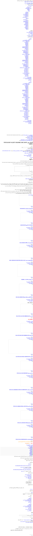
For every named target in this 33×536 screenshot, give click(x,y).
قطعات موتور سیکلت (28, 8)
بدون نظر (21, 467)
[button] (30, 211)
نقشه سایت (29, 478)
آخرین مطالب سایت (28, 477)
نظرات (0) (29, 154)
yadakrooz (31, 151)
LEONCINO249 (26, 15)
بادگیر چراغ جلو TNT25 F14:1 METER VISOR (25, 422)
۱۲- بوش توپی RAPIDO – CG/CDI (27, 279)
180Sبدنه (27, 12)
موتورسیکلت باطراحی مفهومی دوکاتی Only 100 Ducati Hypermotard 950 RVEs (22, 469)
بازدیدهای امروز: (29, 481)
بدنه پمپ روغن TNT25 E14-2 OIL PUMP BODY (25, 373)
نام (32, 172)
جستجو (31, 30)
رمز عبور (31, 516)
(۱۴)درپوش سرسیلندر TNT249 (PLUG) (26, 208)
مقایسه (32, 206)
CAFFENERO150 (25, 14)
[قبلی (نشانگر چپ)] (32, 535)
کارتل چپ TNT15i (30, 137)
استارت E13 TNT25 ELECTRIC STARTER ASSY (24, 356)
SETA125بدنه (24, 17)
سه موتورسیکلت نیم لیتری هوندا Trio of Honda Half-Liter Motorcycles (23, 465)
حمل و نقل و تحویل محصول (27, 155)
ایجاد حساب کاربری (22, 521)
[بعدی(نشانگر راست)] (31, 535)
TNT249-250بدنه (25, 21)
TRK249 (27, 28)
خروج (32, 492)
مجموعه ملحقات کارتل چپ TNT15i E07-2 (27, 140)
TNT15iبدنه (24, 19)
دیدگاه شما (31, 171)
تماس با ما (29, 476)
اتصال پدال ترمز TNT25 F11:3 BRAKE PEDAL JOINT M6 (23, 406)
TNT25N (26, 26)
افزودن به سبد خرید (30, 148)
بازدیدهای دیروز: (29, 482)
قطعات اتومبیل (29, 6)
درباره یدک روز (29, 475)
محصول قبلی (31, 135)
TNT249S (26, 23)
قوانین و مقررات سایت (28, 474)
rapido (28, 10)
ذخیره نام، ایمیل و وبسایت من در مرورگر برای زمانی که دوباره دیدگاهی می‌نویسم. (21, 175)
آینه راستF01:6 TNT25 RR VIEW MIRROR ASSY (24, 335)
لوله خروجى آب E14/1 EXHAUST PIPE (26, 242)
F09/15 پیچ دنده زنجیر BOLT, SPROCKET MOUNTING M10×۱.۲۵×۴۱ (21, 260)
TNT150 (27, 20)
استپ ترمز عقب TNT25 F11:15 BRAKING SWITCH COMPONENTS (21, 389)
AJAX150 (26, 13)
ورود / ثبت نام (29, 510)
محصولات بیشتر (30, 194)
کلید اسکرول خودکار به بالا (29, 522)
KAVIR (28, 9)
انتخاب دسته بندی (30, 5)
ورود (31, 518)
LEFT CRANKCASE (5, 150)
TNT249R (26, 22)
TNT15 (27, 18)
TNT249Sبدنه (26, 24)
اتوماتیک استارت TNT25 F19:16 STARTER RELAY (24, 439)
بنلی (28, 11)
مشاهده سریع (31, 212)
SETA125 (26, 16)
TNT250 (27, 25)
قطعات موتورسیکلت (25, 151)
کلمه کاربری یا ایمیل (30, 515)
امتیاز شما (31, 165)
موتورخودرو (27, 7)
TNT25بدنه (26, 27)
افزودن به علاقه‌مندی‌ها (29, 227)
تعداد (31, 147)
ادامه (31, 520)
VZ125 (27, 29)
